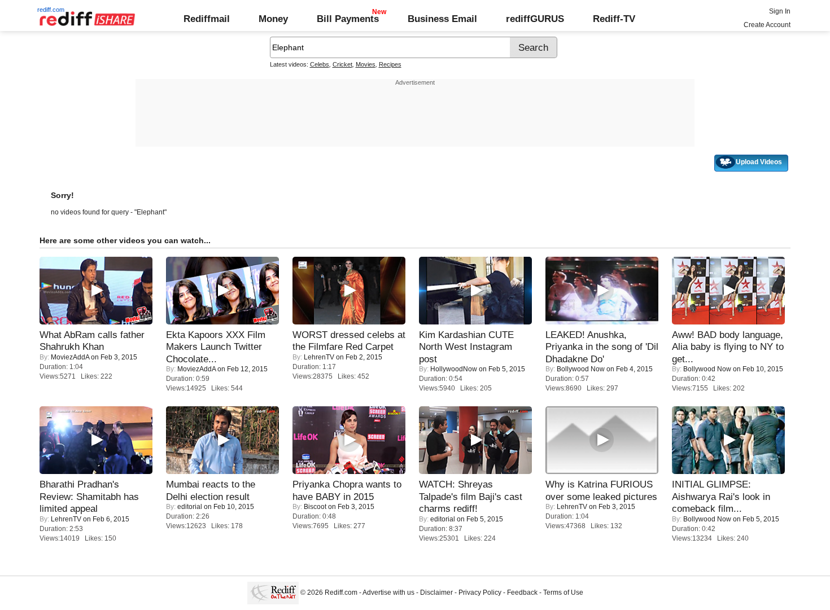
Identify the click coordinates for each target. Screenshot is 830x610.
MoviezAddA (70, 357)
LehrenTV (319, 357)
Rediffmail (207, 19)
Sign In (779, 11)
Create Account (767, 25)
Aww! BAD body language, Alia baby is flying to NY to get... (728, 347)
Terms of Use (563, 592)
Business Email (442, 19)
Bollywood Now (581, 369)
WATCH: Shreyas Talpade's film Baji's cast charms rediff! (470, 496)
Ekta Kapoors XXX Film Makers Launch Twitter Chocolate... (215, 347)
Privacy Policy (479, 592)
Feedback (522, 592)
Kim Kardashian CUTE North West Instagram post (466, 347)
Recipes (390, 64)
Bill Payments (348, 19)
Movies (365, 64)
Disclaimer (436, 592)
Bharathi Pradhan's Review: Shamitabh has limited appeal (89, 496)
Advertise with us (388, 592)
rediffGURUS (535, 19)
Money (273, 19)
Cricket (342, 64)
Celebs (319, 64)
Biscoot (315, 507)
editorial (189, 507)
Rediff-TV (614, 19)
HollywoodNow (453, 369)
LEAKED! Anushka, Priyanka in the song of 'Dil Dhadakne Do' (601, 347)
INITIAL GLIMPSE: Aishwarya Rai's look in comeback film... (721, 496)
